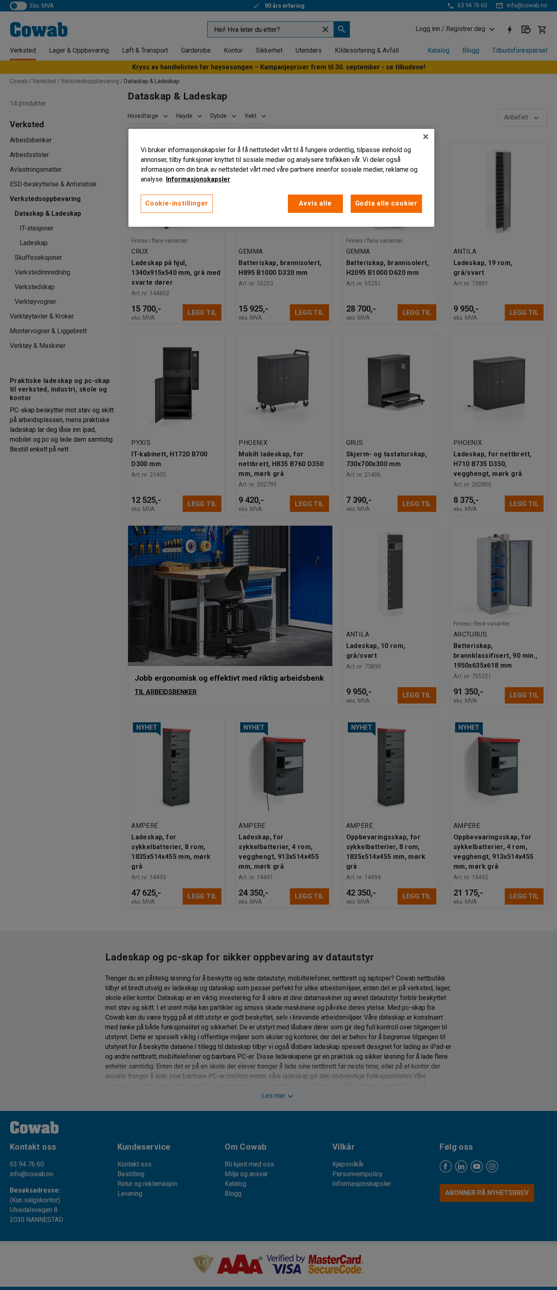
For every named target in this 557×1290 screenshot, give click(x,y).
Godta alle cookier (386, 203)
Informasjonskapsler (198, 179)
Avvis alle (315, 203)
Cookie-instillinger (176, 203)
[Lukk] (426, 137)
